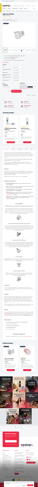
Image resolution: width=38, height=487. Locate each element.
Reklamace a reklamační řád (7, 460)
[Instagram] (29, 457)
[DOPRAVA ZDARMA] (10, 352)
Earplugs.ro (27, 476)
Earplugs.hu (15, 476)
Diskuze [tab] (26, 148)
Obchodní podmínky (11, 1)
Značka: (10, 20)
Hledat (23, 5)
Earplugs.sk (11, 476)
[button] (35, 130)
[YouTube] (27, 459)
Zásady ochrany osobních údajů (7, 457)
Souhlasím (30, 485)
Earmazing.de (19, 476)
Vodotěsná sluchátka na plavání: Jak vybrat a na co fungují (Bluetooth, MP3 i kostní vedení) (19, 462)
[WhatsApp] (30, 457)
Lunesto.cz (30, 476)
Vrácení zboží (4, 458)
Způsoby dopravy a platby (6, 461)
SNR (12, 58)
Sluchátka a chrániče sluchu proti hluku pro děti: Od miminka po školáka (19, 453)
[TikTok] (29, 459)
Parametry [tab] (13, 148)
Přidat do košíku (15, 91)
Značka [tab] (31, 148)
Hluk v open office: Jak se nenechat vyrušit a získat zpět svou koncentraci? (19, 471)
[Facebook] (27, 457)
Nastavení (24, 485)
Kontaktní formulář (30, 462)
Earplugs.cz (7, 476)
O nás (3, 1)
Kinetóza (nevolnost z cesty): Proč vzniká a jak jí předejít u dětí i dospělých (19, 465)
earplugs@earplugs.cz (10, 194)
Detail (27, 142)
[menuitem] (5, 8)
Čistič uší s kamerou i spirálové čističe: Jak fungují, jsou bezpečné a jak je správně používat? (19, 456)
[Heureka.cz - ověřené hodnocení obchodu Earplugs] (19, 480)
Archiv (16, 473)
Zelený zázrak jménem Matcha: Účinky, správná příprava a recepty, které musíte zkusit (19, 468)
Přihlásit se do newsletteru (11, 444)
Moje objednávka (5, 469)
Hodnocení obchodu (5, 468)
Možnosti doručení (26, 88)
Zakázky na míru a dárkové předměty (6, 465)
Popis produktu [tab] (6, 148)
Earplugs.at (23, 476)
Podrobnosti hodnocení (16, 18)
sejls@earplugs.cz (29, 336)
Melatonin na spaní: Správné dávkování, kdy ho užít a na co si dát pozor (19, 459)
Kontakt (6, 1)
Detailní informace (5, 62)
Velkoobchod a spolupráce (6, 463)
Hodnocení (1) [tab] (20, 148)
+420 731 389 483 (31, 454)
